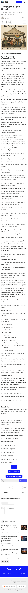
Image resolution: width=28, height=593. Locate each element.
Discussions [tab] (12, 521)
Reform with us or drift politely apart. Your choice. (9, 553)
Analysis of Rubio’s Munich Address (9, 550)
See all (4, 561)
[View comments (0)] (6, 22)
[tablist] (7, 503)
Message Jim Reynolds (15, 476)
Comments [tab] (4, 503)
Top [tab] (3, 521)
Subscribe (19, 2)
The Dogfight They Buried (9, 526)
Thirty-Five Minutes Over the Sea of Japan (10, 528)
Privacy (15, 581)
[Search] (25, 521)
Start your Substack (10, 586)
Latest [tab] (6, 521)
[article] (14, 529)
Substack (6, 590)
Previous (6, 492)
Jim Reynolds (8, 17)
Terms (18, 581)
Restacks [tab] (11, 503)
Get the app (21, 586)
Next (23, 492)
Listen (24, 18)
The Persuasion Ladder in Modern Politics (9, 537)
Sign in (25, 2)
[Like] (2, 22)
